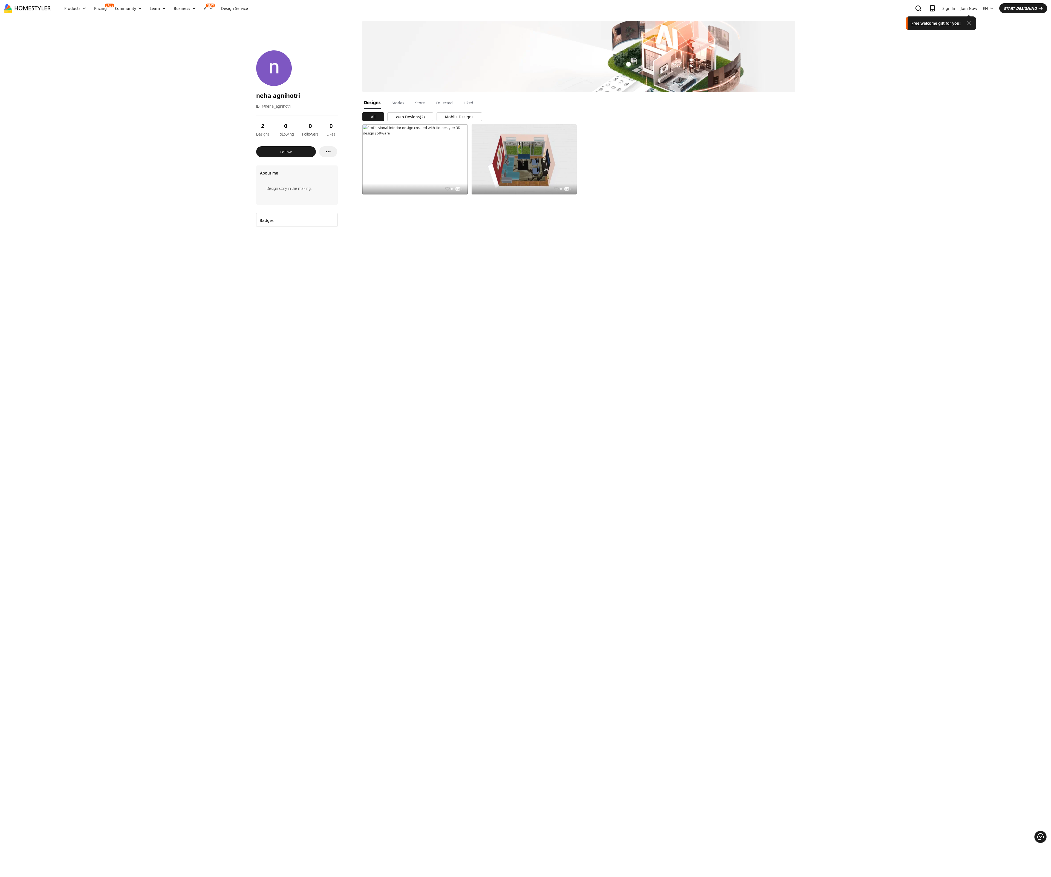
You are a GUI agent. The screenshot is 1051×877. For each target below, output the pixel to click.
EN (985, 8)
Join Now (969, 8)
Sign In (948, 8)
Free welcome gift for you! (936, 23)
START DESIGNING (1020, 8)
